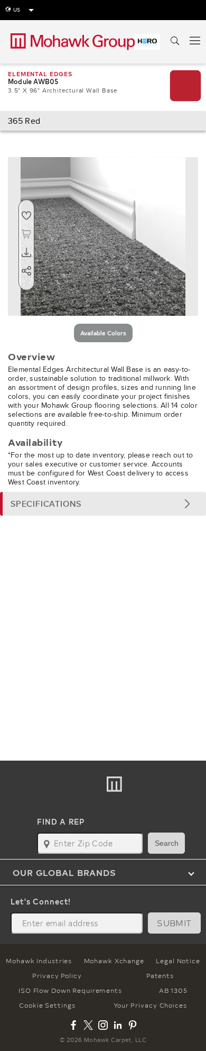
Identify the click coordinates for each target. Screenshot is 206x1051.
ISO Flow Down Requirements (70, 990)
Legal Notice (178, 960)
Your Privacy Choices (150, 1005)
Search (167, 843)
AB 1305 (173, 990)
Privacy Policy (56, 975)
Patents (159, 975)
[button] (103, 504)
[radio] (103, 333)
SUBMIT (174, 923)
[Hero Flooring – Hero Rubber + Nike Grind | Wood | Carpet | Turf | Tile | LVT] (147, 42)
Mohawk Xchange (114, 960)
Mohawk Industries (39, 960)
